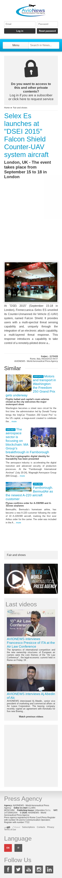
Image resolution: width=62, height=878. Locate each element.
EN (8, 848)
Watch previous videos (31, 716)
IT (18, 848)
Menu (15, 45)
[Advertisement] (31, 226)
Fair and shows (20, 107)
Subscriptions (28, 827)
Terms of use (10, 829)
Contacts (41, 827)
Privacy (50, 827)
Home (7, 107)
